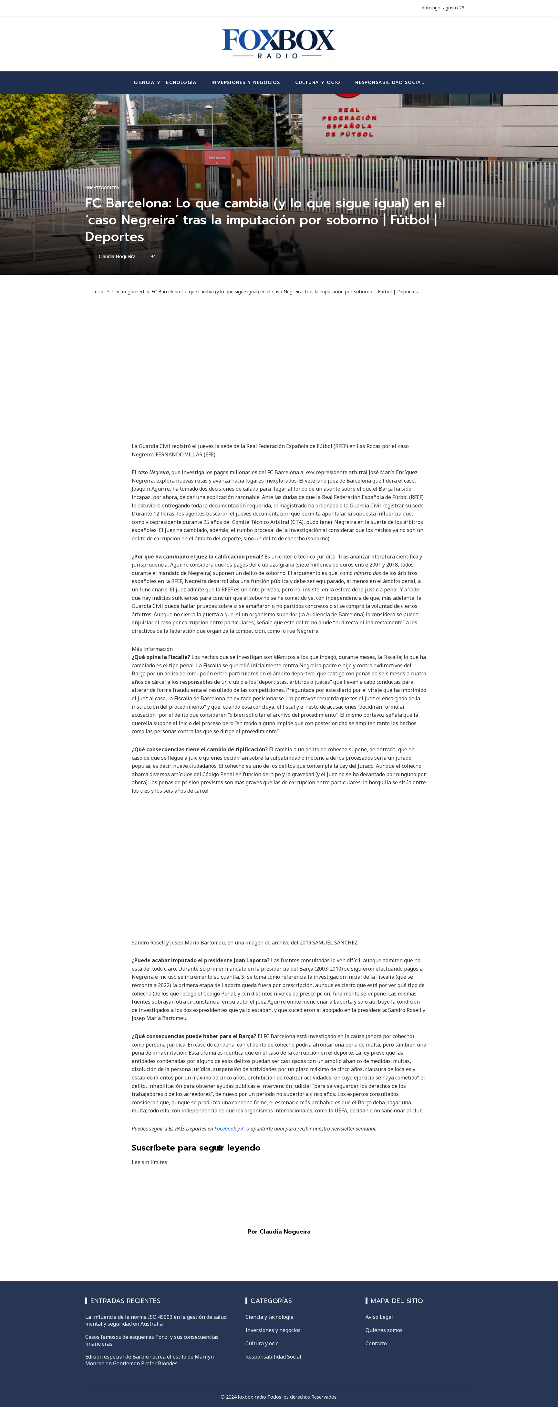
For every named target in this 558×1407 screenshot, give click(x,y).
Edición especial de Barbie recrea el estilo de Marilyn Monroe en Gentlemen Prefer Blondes (149, 1360)
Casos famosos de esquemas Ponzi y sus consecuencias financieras (152, 1340)
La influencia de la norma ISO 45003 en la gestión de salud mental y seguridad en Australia (156, 1320)
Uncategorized (102, 188)
